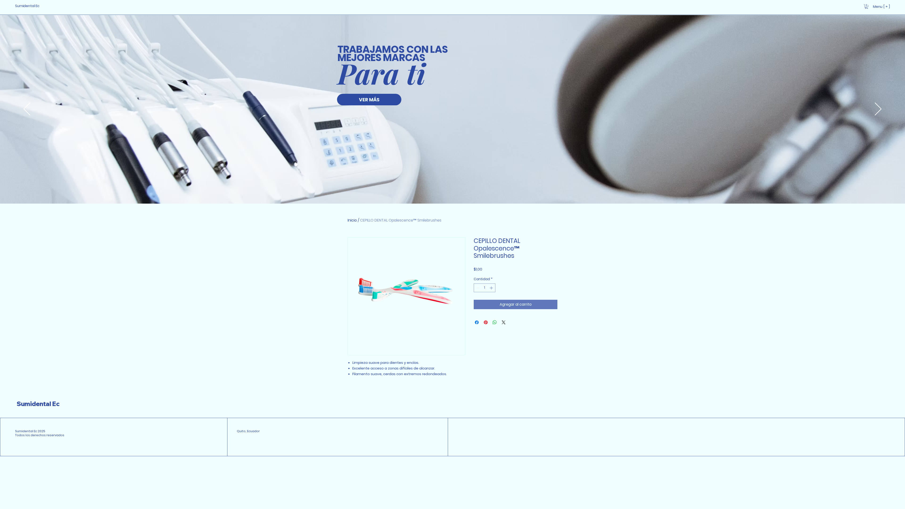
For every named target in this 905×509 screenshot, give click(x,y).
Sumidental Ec (38, 404)
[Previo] (27, 109)
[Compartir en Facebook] (477, 322)
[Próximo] (878, 109)
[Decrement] (477, 288)
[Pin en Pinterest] (486, 322)
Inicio (352, 220)
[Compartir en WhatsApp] (495, 322)
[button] (866, 6)
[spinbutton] (484, 288)
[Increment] (492, 288)
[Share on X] (503, 322)
